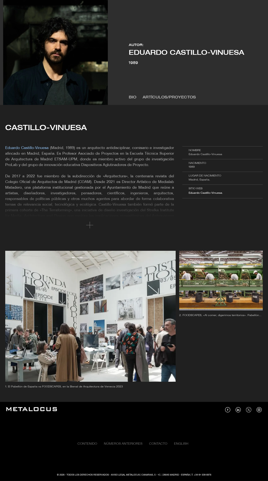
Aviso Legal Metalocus (125, 475)
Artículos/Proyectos (169, 97)
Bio (132, 97)
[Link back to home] (31, 409)
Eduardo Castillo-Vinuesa (205, 193)
